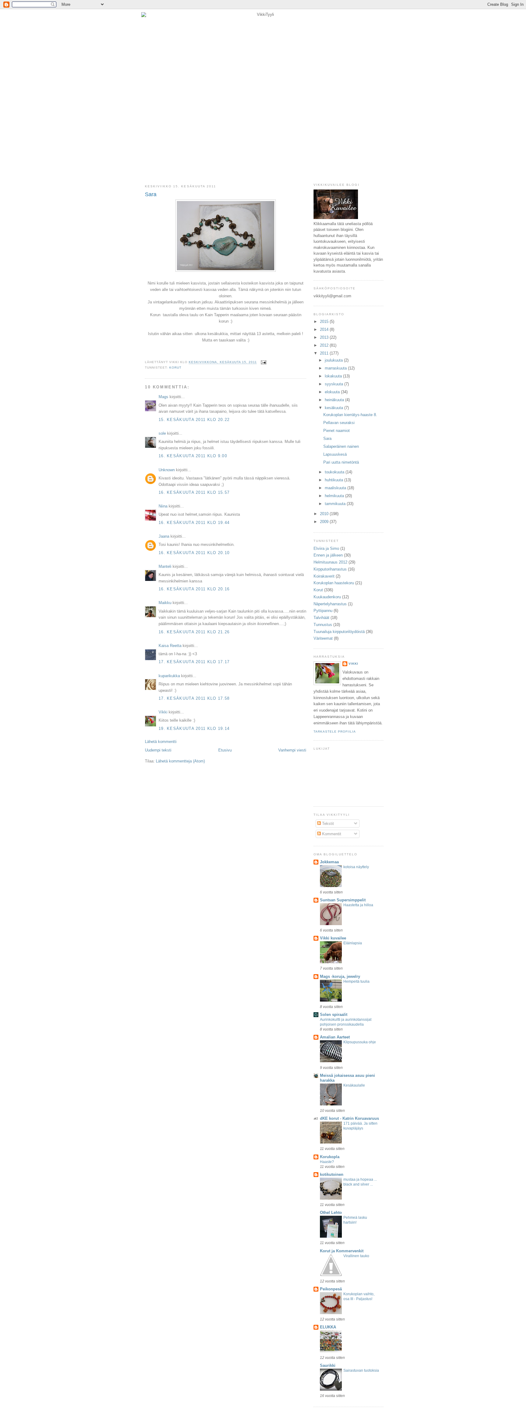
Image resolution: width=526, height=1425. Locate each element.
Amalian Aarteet (335, 1037)
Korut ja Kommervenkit (341, 1251)
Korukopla (329, 1156)
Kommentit (331, 834)
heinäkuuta (335, 400)
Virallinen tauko (356, 1256)
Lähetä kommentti (161, 741)
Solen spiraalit (333, 1014)
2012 (325, 345)
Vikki (163, 712)
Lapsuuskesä (335, 454)
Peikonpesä (331, 1289)
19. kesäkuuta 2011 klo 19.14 (194, 728)
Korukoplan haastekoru (334, 583)
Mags (163, 396)
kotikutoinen (331, 1174)
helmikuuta (335, 495)
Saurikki (327, 1365)
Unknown (167, 470)
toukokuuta (335, 472)
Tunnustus (323, 624)
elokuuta (333, 392)
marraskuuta (336, 368)
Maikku (165, 602)
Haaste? (327, 1162)
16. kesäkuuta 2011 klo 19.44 (194, 522)
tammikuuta (336, 503)
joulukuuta (334, 360)
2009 (325, 521)
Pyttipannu (323, 610)
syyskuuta (334, 384)
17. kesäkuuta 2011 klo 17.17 (194, 661)
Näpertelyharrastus (330, 604)
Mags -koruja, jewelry (340, 976)
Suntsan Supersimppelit (343, 900)
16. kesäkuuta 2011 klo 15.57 (194, 492)
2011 (325, 353)
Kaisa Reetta (170, 645)
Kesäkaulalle (354, 1085)
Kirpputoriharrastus (330, 569)
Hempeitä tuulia (356, 981)
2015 (325, 321)
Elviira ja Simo (326, 548)
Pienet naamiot (336, 430)
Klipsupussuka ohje (359, 1042)
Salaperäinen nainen (341, 446)
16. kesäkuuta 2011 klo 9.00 (193, 456)
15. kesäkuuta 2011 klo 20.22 (194, 419)
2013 (325, 337)
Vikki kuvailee (333, 938)
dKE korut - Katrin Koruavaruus (349, 1118)
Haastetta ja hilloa (358, 905)
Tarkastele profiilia (335, 731)
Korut (175, 367)
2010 (325, 513)
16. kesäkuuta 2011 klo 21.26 (194, 632)
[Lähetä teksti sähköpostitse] (263, 362)
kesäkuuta (334, 407)
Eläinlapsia (352, 943)
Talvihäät (321, 617)
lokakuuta (334, 376)
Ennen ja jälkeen (328, 555)
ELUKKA (328, 1327)
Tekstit (327, 823)
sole (162, 433)
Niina (163, 506)
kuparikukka (169, 676)
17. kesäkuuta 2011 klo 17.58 (194, 698)
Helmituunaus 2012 (330, 562)
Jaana (164, 536)
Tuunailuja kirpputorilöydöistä (339, 631)
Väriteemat (323, 638)
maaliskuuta (336, 488)
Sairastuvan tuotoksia (361, 1370)
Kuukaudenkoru (327, 597)
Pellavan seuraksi (339, 422)
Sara (150, 194)
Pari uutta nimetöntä (341, 462)
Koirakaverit (324, 576)
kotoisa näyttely (356, 867)
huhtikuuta (334, 480)
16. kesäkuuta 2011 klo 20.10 (194, 552)
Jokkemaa (329, 862)
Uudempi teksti (158, 750)
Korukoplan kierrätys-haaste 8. (350, 414)
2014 (325, 329)
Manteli (165, 566)
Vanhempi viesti (292, 750)
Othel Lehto (331, 1212)
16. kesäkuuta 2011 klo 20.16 (194, 589)
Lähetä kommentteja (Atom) (180, 761)
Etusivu (225, 750)
